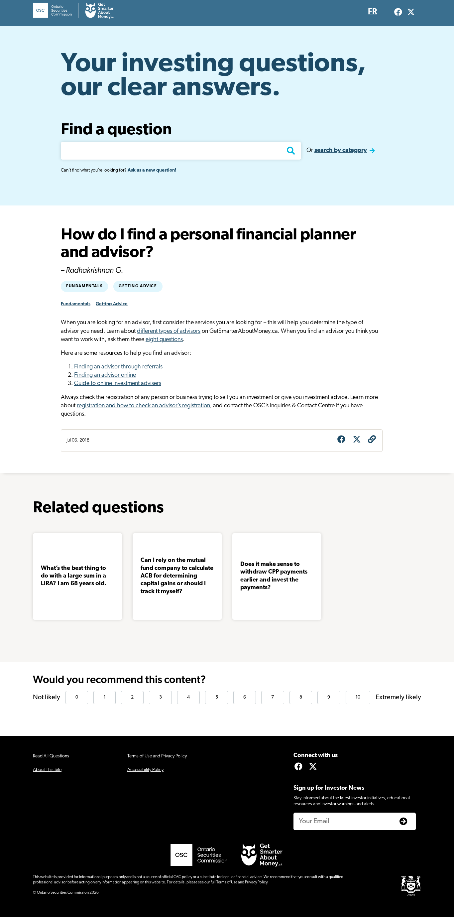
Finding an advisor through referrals (118, 367)
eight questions (164, 340)
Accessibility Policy (145, 769)
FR (372, 12)
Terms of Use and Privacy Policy (157, 756)
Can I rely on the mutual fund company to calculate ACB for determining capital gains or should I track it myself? (177, 576)
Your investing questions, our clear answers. (213, 76)
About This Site (47, 769)
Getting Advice (138, 286)
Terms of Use (226, 882)
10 (358, 697)
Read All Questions (51, 756)
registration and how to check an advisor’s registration (143, 406)
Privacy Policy (256, 882)
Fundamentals (84, 286)
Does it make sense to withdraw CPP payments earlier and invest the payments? (273, 576)
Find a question (116, 130)
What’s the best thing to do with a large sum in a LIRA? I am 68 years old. (73, 576)
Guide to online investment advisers (117, 384)
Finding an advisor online (105, 375)
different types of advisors (168, 331)
